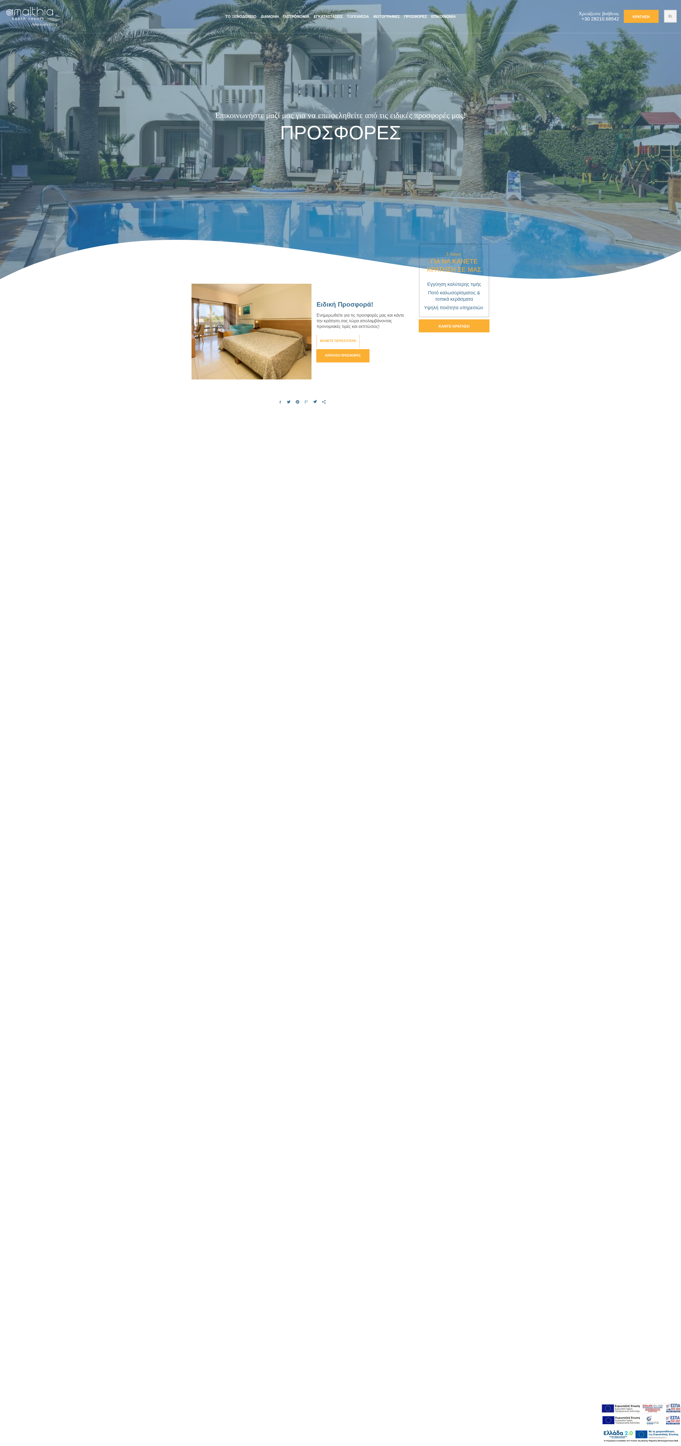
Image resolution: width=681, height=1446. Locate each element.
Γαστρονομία (296, 16)
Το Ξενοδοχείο (240, 16)
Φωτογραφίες (386, 16)
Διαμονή (270, 16)
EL (670, 16)
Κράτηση (641, 17)
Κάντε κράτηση (454, 326)
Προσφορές (415, 16)
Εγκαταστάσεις (328, 16)
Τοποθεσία (358, 16)
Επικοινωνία (443, 16)
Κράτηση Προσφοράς (343, 355)
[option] (340, 142)
